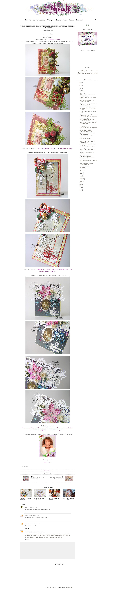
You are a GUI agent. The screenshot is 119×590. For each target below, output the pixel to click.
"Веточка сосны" (49, 148)
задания (83, 73)
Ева (26, 507)
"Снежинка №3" (58, 148)
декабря (82, 91)
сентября (82, 169)
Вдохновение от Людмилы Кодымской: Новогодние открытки (88, 128)
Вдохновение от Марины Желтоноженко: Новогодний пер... (88, 139)
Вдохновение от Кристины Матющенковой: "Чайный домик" (88, 106)
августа (82, 170)
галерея (91, 72)
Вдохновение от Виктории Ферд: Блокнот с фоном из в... (87, 101)
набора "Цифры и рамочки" (42, 430)
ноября (81, 93)
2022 (80, 84)
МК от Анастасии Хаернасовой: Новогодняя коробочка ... (87, 164)
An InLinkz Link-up (47, 462)
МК (91, 70)
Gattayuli (27, 515)
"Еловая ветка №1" (60, 269)
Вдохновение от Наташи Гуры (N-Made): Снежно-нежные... (88, 114)
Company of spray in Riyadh (37, 535)
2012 (80, 190)
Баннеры (79, 20)
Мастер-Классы (61, 20)
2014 (80, 187)
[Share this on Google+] (48, 473)
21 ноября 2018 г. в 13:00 (35, 515)
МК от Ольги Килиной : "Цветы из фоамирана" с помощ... (87, 150)
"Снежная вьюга (51, 428)
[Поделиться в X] (46, 473)
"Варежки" (65, 148)
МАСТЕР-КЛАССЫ (82, 70)
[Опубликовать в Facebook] (44, 473)
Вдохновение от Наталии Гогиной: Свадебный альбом (87, 133)
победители (94, 73)
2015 (80, 186)
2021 (80, 85)
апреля (81, 176)
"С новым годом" (39, 148)
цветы (79, 74)
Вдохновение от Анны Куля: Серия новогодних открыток (87, 147)
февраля (82, 179)
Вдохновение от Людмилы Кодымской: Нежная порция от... (88, 123)
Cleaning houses (29, 532)
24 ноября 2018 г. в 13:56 (34, 523)
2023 (80, 82)
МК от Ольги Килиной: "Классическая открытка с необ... (88, 142)
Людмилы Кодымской (54, 39)
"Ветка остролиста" (50, 271)
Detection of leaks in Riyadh (51, 534)
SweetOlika (70, 587)
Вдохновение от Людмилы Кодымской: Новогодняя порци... (88, 117)
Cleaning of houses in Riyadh (53, 535)
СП (96, 70)
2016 (80, 184)
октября (82, 167)
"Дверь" (71, 148)
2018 (80, 90)
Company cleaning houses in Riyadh (39, 537)
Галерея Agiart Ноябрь (85, 166)
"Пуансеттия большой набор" (65, 428)
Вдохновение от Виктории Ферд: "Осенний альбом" (87, 158)
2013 (80, 189)
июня (81, 173)
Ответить (27, 511)
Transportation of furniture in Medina (34, 534)
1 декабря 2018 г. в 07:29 (39, 532)
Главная (28, 20)
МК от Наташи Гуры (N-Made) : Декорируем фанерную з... (86, 136)
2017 (80, 182)
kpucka (27, 523)
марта (81, 178)
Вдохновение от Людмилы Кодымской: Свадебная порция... (88, 103)
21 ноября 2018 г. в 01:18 (33, 507)
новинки (88, 73)
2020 (80, 87)
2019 (80, 88)
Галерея (71, 20)
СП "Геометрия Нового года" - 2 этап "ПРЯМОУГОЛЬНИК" (88, 125)
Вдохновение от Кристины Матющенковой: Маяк (86, 155)
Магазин (50, 20)
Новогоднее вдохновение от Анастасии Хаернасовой (86, 131)
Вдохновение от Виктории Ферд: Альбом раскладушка (87, 120)
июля (81, 172)
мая (81, 175)
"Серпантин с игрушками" (57, 430)
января (81, 181)
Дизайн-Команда (39, 20)
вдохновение (46, 33)
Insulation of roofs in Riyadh (55, 537)
